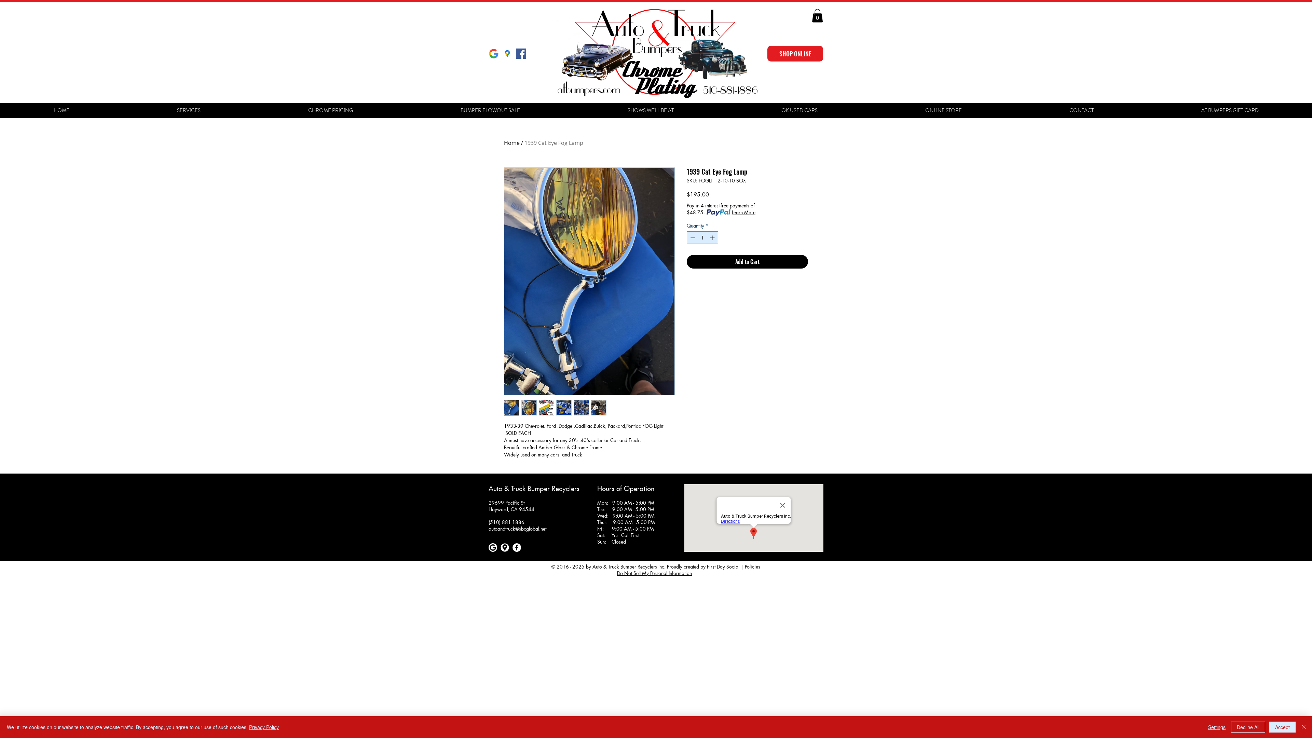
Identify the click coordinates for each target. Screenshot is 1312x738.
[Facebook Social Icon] (521, 54)
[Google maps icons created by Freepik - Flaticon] (505, 547)
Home (512, 143)
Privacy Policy (264, 727)
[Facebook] (516, 547)
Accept (1282, 727)
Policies (752, 566)
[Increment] (713, 238)
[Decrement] (692, 238)
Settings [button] (1217, 727)
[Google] (494, 54)
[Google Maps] (507, 54)
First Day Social (723, 566)
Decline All (1248, 727)
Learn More (743, 212)
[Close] (1304, 727)
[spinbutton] (702, 238)
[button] (817, 15)
